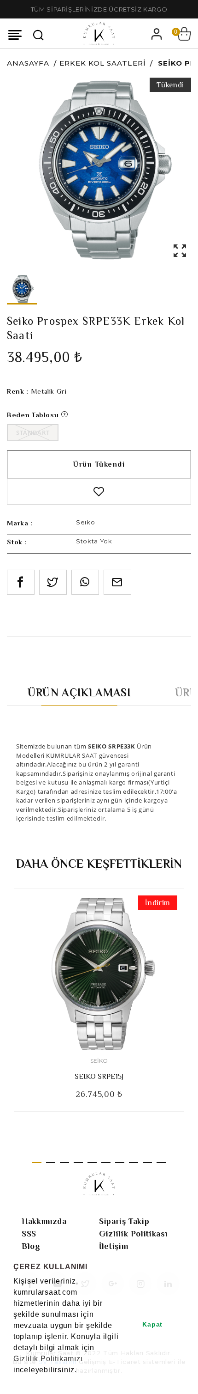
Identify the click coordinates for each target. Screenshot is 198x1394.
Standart (32, 432)
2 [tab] (50, 1162)
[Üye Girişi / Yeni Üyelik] (156, 34)
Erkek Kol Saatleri (102, 63)
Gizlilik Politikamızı (48, 1359)
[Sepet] (184, 34)
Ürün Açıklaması (79, 692)
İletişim (113, 1246)
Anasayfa (28, 63)
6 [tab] (106, 1162)
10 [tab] (161, 1162)
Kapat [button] (152, 1324)
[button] (14, 1382)
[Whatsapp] (85, 582)
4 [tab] (78, 1162)
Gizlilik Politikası (133, 1233)
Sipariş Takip (124, 1221)
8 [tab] (133, 1162)
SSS (29, 1233)
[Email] (117, 582)
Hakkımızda (44, 1221)
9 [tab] (147, 1162)
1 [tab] (36, 1162)
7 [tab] (119, 1162)
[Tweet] (53, 582)
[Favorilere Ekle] (99, 491)
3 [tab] (64, 1162)
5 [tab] (92, 1162)
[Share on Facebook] (21, 582)
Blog (31, 1246)
